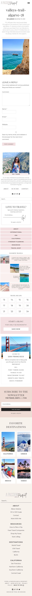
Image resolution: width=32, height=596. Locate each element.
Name (4, 109)
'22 (12, 311)
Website (5, 124)
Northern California (16, 567)
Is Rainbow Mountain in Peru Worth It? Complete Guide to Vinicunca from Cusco (21, 286)
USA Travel (16, 548)
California (16, 238)
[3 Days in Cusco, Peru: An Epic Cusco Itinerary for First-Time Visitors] (5, 259)
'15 (20, 300)
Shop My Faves (16, 533)
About (6, 188)
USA (16, 235)
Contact (25, 188)
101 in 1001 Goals (16, 512)
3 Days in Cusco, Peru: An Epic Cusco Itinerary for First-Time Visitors (21, 259)
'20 (27, 306)
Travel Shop (16, 248)
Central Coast (16, 573)
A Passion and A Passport (9, 2)
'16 (27, 300)
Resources (16, 245)
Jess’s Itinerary (16, 381)
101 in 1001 (15, 188)
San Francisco (16, 563)
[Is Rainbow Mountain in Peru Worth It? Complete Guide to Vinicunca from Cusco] (5, 287)
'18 (12, 306)
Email (4, 117)
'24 (27, 311)
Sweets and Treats (16, 378)
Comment (5, 92)
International (16, 232)
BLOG (16, 555)
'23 (19, 311)
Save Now (16, 329)
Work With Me (16, 518)
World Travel (16, 545)
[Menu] (28, 2)
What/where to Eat (16, 375)
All (16, 367)
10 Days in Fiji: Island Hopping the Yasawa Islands (20, 278)
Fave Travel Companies (16, 530)
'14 (12, 300)
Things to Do (16, 372)
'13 (4, 300)
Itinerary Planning (16, 241)
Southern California (16, 570)
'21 (4, 311)
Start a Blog (16, 537)
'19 (20, 306)
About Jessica (16, 509)
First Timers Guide (16, 370)
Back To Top (18, 585)
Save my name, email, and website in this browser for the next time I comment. (14, 137)
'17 (4, 306)
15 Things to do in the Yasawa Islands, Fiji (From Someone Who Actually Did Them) (20, 268)
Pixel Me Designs (20, 592)
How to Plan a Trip (16, 527)
